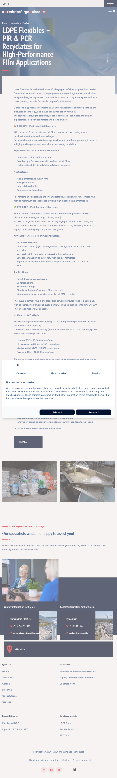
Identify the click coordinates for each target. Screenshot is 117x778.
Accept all (94, 412)
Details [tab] (96, 373)
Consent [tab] (21, 373)
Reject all (57, 412)
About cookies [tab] (58, 373)
